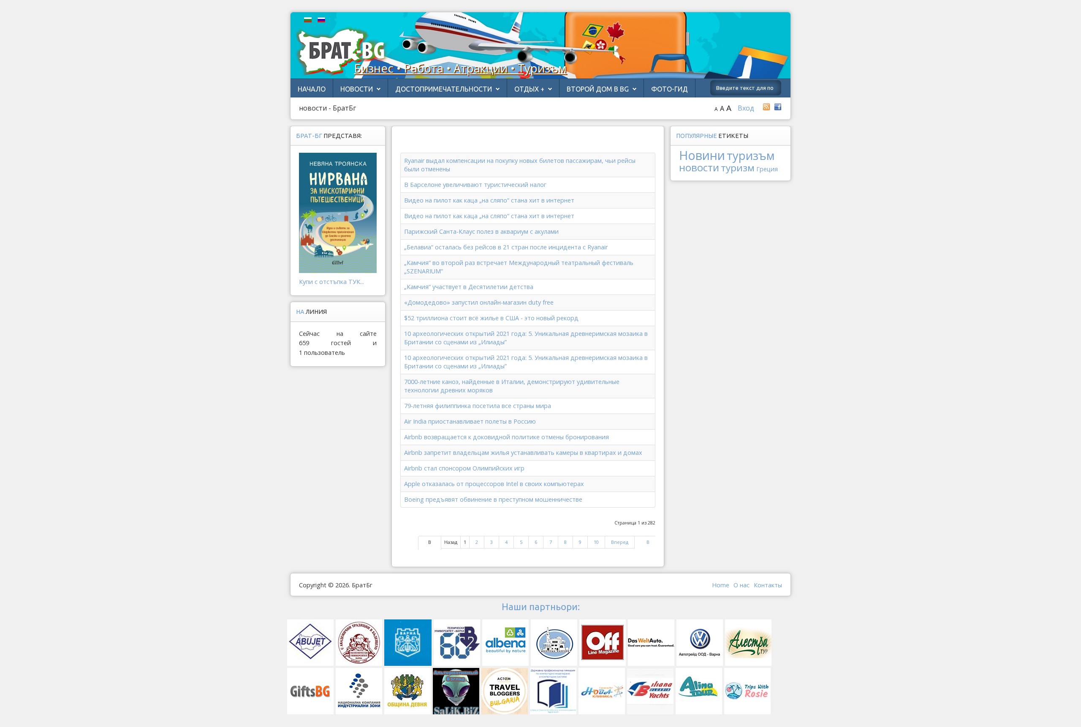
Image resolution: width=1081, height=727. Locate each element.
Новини (702, 155)
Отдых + (529, 89)
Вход (746, 108)
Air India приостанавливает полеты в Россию (470, 421)
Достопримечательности (443, 89)
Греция (767, 169)
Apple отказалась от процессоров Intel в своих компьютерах (494, 484)
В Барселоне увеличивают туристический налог (475, 185)
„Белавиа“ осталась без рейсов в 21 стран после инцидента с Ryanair (506, 247)
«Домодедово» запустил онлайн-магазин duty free (479, 302)
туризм (738, 167)
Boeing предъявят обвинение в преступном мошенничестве (493, 499)
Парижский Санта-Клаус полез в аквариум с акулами (481, 231)
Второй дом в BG (598, 89)
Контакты (768, 585)
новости (699, 167)
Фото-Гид (669, 89)
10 (596, 542)
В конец (648, 546)
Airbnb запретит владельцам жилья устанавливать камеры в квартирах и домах (523, 453)
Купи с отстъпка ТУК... (331, 282)
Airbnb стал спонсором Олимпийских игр (464, 468)
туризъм (751, 155)
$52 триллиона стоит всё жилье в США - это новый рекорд (491, 318)
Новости (356, 89)
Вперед (619, 542)
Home (720, 585)
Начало (312, 89)
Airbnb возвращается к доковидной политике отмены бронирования (506, 437)
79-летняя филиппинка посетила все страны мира (477, 406)
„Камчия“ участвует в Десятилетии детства (468, 287)
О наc (741, 585)
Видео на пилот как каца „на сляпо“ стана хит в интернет (489, 200)
